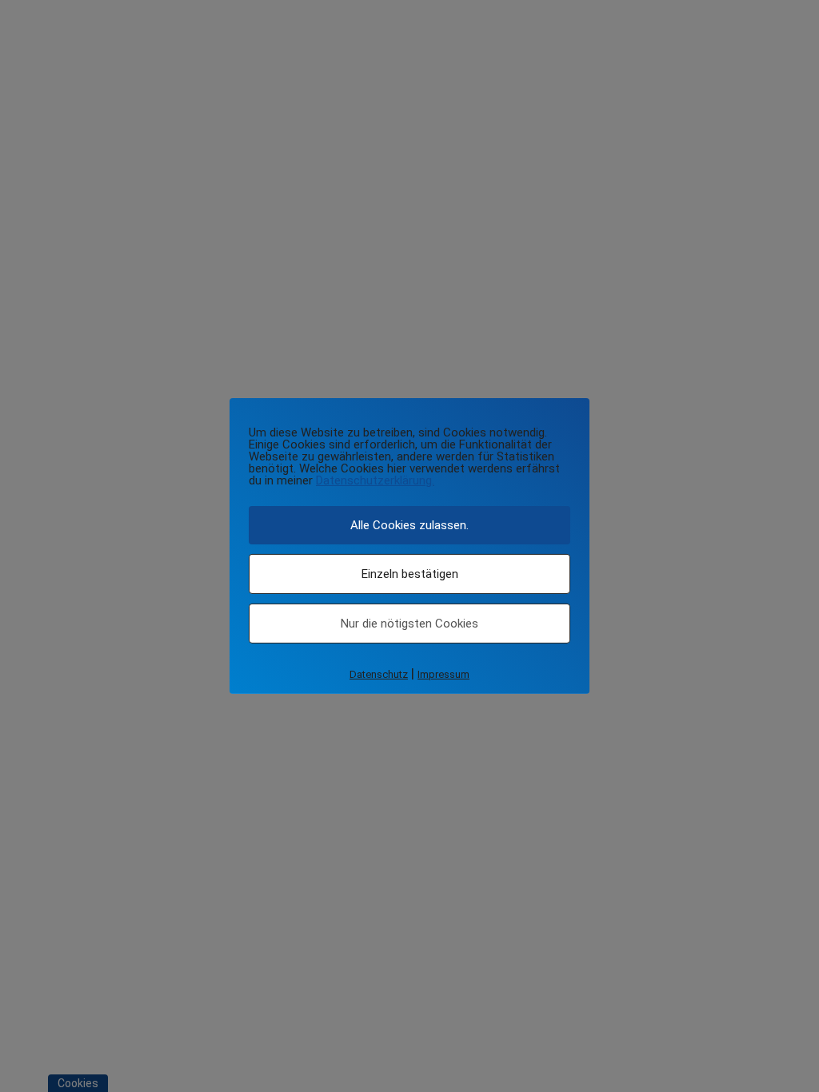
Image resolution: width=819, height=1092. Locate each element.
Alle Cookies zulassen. (409, 525)
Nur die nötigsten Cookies (409, 623)
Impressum (443, 674)
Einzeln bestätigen (410, 574)
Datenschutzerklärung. (375, 480)
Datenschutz (379, 674)
